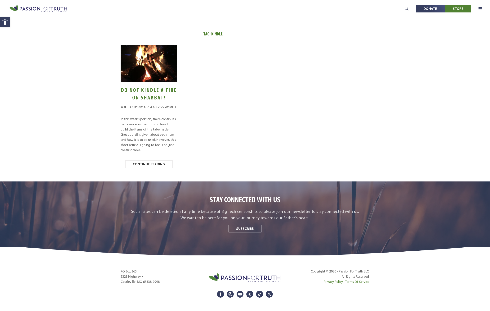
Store (458, 8)
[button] (5, 22)
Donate (430, 8)
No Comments (166, 106)
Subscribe (245, 228)
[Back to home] (39, 9)
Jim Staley (146, 106)
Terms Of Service (357, 282)
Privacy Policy (333, 282)
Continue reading (149, 164)
